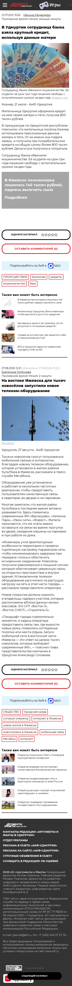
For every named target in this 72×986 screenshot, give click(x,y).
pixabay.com (60, 97)
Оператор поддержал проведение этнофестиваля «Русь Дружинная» (37, 803)
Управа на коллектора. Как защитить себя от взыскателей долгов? (42, 336)
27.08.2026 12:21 (11, 368)
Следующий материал (34, 976)
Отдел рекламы (15, 840)
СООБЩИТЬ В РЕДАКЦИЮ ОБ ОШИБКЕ (30, 861)
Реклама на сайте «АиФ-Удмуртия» (31, 850)
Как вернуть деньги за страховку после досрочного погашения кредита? (40, 325)
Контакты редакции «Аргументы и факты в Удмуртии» (31, 833)
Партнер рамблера (35, 968)
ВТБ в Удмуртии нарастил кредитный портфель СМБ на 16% (39, 348)
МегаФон (8, 443)
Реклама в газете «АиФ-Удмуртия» (30, 845)
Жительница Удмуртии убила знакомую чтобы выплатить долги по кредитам (41, 313)
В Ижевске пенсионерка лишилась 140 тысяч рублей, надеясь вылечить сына (33, 185)
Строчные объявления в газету (27, 856)
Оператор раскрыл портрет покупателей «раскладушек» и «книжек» (41, 792)
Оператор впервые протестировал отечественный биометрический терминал (42, 768)
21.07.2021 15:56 (11, 15)
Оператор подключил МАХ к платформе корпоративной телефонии (41, 756)
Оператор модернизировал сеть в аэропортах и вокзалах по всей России (40, 780)
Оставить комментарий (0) (36, 248)
